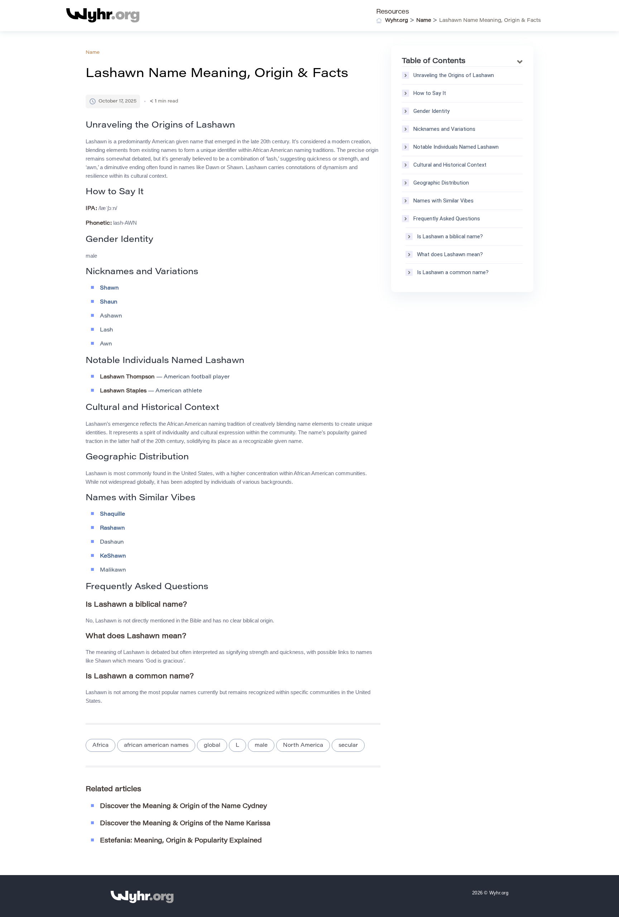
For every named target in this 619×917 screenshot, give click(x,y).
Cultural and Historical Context (449, 165)
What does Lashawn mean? (450, 254)
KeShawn (113, 556)
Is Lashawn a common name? (453, 272)
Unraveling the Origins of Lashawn (453, 75)
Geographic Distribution (441, 183)
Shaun (108, 302)
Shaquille (112, 514)
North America (303, 745)
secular (348, 745)
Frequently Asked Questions (446, 218)
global (212, 745)
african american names (156, 745)
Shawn (109, 288)
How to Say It (429, 93)
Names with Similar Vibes (443, 200)
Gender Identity (431, 111)
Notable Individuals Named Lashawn (456, 147)
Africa (100, 745)
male (261, 745)
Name (93, 52)
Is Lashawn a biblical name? (450, 236)
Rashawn (112, 528)
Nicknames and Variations (444, 129)
